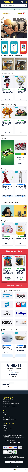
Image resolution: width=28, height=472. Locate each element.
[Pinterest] (11, 442)
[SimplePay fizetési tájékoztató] (10, 452)
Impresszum (6, 401)
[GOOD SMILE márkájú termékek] (21, 322)
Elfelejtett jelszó (7, 428)
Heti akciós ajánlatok (14, 9)
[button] (25, 90)
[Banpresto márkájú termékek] (21, 295)
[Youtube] (19, 442)
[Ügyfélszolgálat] (22, 2)
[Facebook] (16, 442)
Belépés (5, 425)
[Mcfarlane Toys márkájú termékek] (7, 313)
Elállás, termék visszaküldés (10, 406)
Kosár (4, 430)
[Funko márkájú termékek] (7, 295)
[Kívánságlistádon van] (11, 77)
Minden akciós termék (13, 286)
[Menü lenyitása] (2, 2)
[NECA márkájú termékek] (7, 322)
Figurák (17, 215)
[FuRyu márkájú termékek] (21, 313)
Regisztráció (6, 427)
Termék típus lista (17, 466)
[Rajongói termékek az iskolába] (7, 152)
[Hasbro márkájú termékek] (7, 304)
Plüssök (4, 215)
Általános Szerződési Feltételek (11, 403)
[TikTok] (8, 442)
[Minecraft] (21, 13)
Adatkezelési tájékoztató (9, 405)
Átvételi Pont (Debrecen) (9, 419)
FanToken (5, 414)
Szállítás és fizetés (8, 417)
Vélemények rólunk (8, 416)
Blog (4, 412)
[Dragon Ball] (7, 13)
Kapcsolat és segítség (8, 399)
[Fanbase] (8, 2)
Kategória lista (10, 466)
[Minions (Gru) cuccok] (14, 27)
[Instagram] (14, 442)
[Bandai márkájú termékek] (21, 304)
